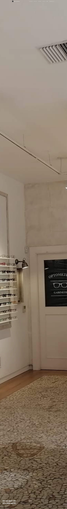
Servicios (35, 1)
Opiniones (39, 1)
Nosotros (30, 1)
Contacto (44, 1)
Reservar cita (52, 1)
